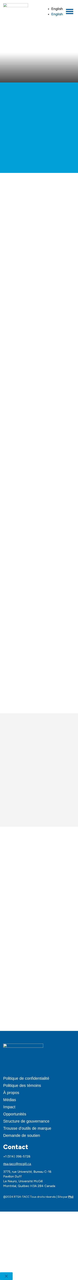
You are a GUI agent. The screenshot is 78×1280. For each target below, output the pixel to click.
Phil (70, 1196)
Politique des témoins (22, 1085)
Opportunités (14, 1114)
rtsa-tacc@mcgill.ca (17, 1164)
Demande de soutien (21, 1135)
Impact (9, 1107)
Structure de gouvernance (26, 1121)
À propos (11, 1092)
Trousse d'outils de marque (27, 1128)
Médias (9, 1100)
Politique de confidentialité (26, 1078)
